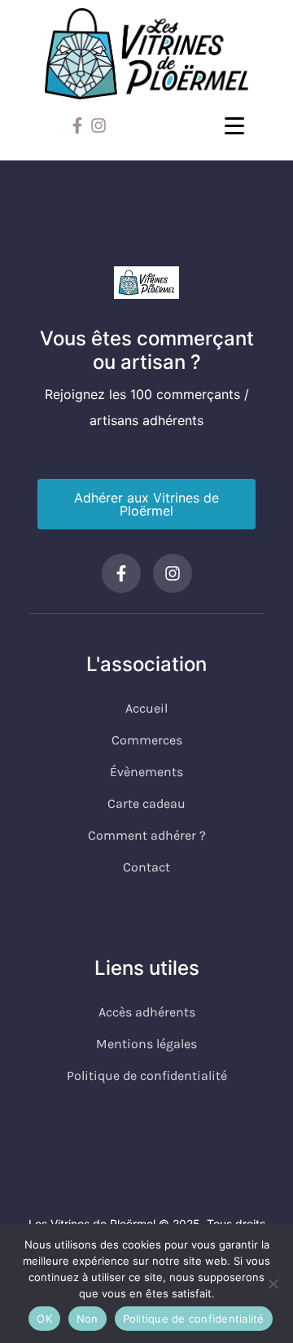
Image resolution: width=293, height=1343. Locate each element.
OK (44, 1318)
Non (87, 1318)
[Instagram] (98, 125)
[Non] (273, 1283)
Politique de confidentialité (194, 1318)
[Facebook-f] (77, 125)
